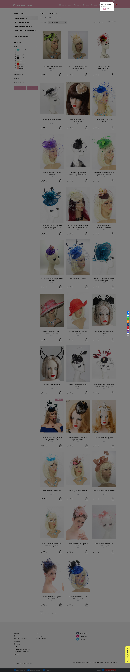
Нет (108, 9)
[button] (127, 654)
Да (105, 9)
